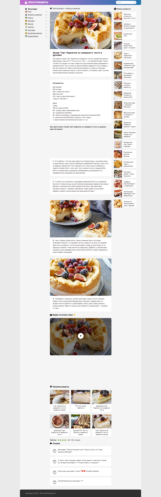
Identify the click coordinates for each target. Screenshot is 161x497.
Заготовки (31, 30)
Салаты (30, 18)
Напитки (31, 27)
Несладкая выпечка (35, 33)
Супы (29, 11)
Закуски (30, 24)
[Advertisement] (80, 146)
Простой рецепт (58, 8)
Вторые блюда (33, 36)
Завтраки (31, 21)
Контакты (29, 493)
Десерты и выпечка (35, 15)
